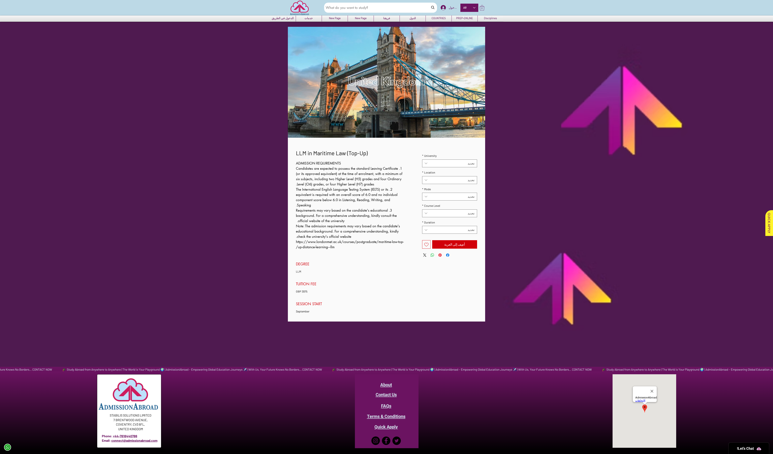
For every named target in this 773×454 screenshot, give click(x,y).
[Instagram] (375, 440)
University (429, 155)
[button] (482, 7)
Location (428, 172)
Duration (428, 222)
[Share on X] (424, 255)
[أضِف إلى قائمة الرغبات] (426, 244)
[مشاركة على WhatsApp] (432, 255)
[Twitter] (396, 440)
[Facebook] (386, 440)
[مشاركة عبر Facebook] (447, 255)
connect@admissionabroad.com (134, 440)
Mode (426, 189)
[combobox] (449, 163)
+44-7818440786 (125, 436)
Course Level (431, 205)
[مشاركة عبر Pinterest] (440, 255)
